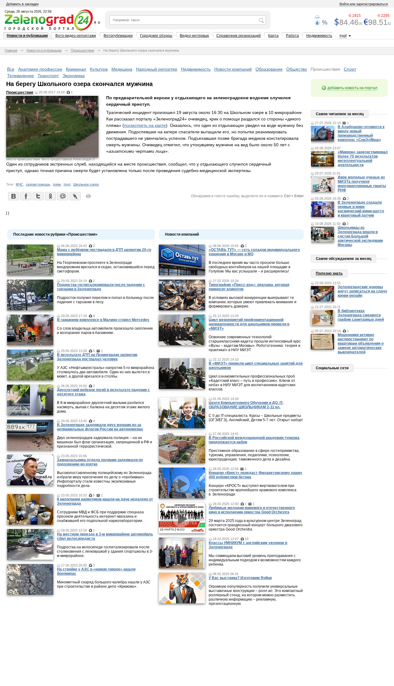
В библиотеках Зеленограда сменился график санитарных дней (361, 315)
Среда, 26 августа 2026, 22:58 (28, 11)
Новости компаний (233, 69)
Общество (296, 69)
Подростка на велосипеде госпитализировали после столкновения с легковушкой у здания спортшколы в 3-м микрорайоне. (105, 551)
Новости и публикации (27, 35)
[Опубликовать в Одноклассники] (50, 196)
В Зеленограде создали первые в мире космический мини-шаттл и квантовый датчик (361, 209)
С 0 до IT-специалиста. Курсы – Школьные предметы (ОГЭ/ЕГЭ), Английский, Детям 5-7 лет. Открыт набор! (256, 418)
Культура (99, 69)
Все (10, 69)
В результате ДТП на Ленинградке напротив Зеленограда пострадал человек (97, 357)
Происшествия (82, 50)
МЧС (19, 184)
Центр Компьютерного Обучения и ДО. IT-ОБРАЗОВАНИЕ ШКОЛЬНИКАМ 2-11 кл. (246, 405)
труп (66, 184)
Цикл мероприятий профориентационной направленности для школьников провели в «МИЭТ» (249, 324)
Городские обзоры (156, 35)
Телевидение (20, 75)
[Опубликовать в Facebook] (25, 196)
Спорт (350, 69)
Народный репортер (156, 69)
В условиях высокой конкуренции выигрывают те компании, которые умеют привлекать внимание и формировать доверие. (252, 302)
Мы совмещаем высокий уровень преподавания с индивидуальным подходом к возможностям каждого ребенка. (255, 560)
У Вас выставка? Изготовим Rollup (240, 578)
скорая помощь (38, 184)
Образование (269, 69)
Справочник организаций (238, 35)
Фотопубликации (118, 35)
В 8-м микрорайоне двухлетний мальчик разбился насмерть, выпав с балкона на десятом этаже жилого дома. (103, 407)
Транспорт (48, 75)
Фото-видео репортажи (75, 35)
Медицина (121, 69)
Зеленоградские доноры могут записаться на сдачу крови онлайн (362, 291)
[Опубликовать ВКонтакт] (13, 196)
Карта (273, 35)
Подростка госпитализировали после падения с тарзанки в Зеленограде (101, 287)
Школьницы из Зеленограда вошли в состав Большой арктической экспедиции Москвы (360, 236)
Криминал (76, 69)
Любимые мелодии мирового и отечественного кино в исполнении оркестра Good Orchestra (252, 510)
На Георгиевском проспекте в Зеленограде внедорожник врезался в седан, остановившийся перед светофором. (106, 267)
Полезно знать (329, 273)
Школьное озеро (86, 184)
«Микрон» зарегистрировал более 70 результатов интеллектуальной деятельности (363, 158)
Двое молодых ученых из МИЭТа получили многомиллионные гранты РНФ (362, 183)
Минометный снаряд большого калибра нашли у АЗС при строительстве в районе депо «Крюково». (104, 584)
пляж (57, 184)
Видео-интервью (194, 35)
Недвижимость (319, 35)
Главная (11, 50)
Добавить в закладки (22, 4)
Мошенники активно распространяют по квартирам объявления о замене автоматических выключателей (361, 343)
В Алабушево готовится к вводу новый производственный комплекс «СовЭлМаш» (361, 133)
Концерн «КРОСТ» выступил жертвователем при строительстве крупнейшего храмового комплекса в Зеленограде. (252, 490)
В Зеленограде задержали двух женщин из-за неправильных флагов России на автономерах (100, 427)
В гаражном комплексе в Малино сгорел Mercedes (103, 320)
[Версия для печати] (88, 198)
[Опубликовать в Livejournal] (75, 196)
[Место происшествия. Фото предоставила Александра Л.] (52, 155)
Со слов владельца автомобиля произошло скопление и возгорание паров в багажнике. (105, 330)
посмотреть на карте (145, 125)
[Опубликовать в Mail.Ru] (62, 196)
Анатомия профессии (40, 69)
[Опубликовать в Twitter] (38, 196)
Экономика (73, 75)
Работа (292, 35)
